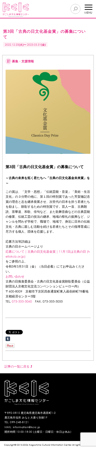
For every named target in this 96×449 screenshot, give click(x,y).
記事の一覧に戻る (17, 366)
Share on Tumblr (8, 339)
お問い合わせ (15, 276)
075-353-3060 (22, 301)
